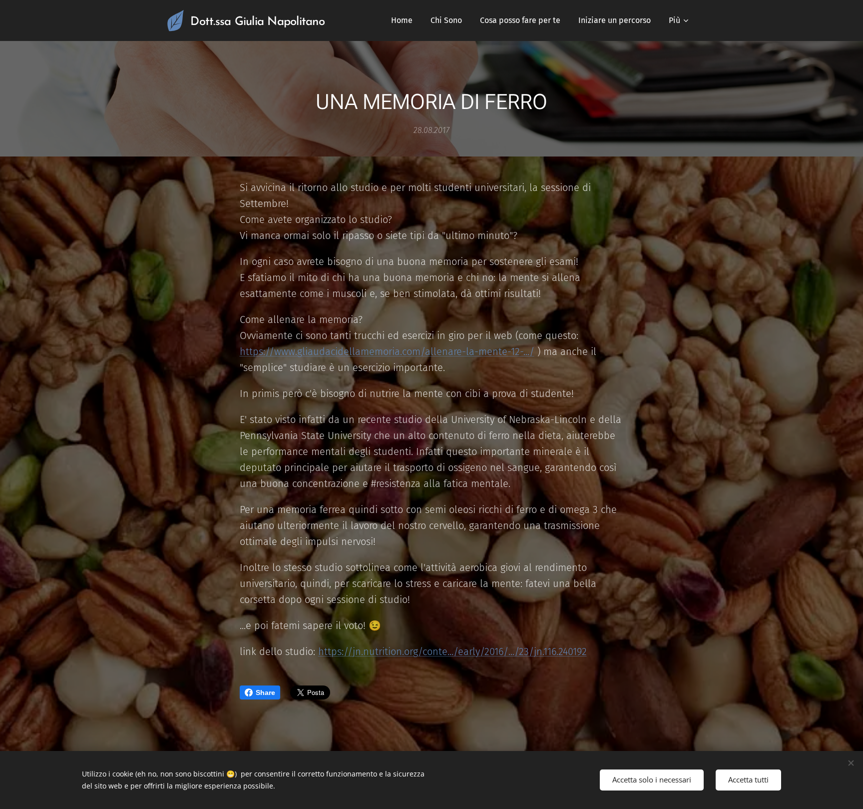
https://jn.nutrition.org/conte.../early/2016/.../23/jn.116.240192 (452, 652)
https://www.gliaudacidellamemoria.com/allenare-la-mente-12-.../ (387, 352)
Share (265, 692)
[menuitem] (402, 20)
